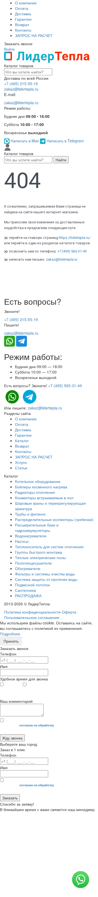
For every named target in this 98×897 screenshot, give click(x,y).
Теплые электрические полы (40, 557)
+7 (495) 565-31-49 (72, 251)
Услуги (21, 462)
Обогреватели (27, 568)
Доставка (23, 13)
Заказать (10, 797)
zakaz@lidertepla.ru (21, 89)
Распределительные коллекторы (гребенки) (54, 519)
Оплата (21, 8)
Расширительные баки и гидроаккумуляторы (37, 527)
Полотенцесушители (33, 563)
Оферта (69, 612)
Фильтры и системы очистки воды (45, 574)
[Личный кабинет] (7, 147)
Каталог (22, 440)
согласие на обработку (36, 725)
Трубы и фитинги (30, 514)
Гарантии (23, 19)
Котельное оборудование (37, 481)
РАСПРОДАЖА (28, 595)
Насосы (22, 541)
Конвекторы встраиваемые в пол (44, 497)
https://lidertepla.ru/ (74, 238)
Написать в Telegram (64, 140)
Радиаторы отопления (35, 492)
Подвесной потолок (32, 584)
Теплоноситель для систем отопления (49, 546)
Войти (9, 49)
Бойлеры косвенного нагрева (41, 486)
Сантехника (25, 590)
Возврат (22, 24)
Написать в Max (25, 140)
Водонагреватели (30, 535)
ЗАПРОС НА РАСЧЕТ (34, 35)
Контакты (23, 30)
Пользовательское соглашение (31, 617)
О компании (25, 2)
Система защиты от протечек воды (46, 579)
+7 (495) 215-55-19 (21, 83)
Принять (11, 641)
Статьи (21, 467)
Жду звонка (12, 738)
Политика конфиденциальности (32, 612)
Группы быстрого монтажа (38, 552)
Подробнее (10, 633)
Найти (61, 159)
